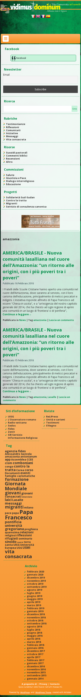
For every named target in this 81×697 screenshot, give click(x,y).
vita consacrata (18, 554)
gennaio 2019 (35, 611)
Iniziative (12, 133)
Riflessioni (12, 127)
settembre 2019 (36, 586)
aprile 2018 (33, 638)
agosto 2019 (34, 589)
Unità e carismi (55, 419)
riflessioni (24, 535)
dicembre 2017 (36, 651)
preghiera (31, 529)
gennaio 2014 (35, 678)
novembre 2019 (36, 580)
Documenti (12, 473)
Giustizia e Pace (16, 178)
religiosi (10, 535)
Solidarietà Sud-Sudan (20, 197)
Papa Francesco (19, 514)
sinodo (11, 541)
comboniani (23, 462)
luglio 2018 (33, 629)
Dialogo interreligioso (20, 181)
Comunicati (13, 130)
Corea (20, 470)
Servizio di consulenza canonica (26, 206)
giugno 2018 (34, 632)
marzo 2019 (34, 605)
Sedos (12, 425)
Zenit (11, 431)
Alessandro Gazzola (18, 454)
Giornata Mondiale (16, 485)
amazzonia (40, 320)
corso (29, 470)
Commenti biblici (16, 155)
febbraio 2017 (35, 660)
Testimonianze (15, 124)
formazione (17, 479)
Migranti (11, 203)
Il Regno (51, 425)
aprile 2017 (33, 657)
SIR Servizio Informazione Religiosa (22, 436)
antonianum (28, 456)
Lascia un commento (61, 320)
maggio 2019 (34, 599)
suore (20, 542)
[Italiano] (33, 17)
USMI (26, 547)
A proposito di (29, 684)
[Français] (43, 17)
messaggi (13, 503)
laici (8, 499)
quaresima (12, 532)
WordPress (25, 692)
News (22, 320)
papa (15, 513)
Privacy (43, 684)
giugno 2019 (34, 596)
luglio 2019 (33, 593)
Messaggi (12, 136)
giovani (13, 493)
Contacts (55, 684)
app (8, 459)
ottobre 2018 (35, 620)
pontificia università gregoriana (14, 525)
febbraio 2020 (35, 571)
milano (28, 507)
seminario (25, 538)
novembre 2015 (36, 672)
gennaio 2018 (35, 648)
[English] (38, 17)
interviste (27, 497)
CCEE (30, 459)
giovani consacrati (19, 495)
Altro (9, 161)
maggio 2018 (34, 635)
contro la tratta (17, 468)
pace (8, 513)
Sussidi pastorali (16, 152)
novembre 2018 (36, 617)
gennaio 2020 (35, 574)
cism (8, 463)
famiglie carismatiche (20, 476)
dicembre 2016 (36, 666)
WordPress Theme (43, 692)
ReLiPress (52, 416)
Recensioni (13, 158)
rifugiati (11, 538)
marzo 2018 (34, 642)
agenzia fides (15, 451)
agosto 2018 (34, 626)
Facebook (12, 49)
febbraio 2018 (35, 645)
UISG (11, 416)
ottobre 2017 (35, 654)
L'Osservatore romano (22, 419)
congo (9, 466)
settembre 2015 (36, 675)
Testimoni (52, 422)
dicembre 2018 (36, 614)
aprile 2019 (33, 602)
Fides (11, 428)
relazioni (27, 532)
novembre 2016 (36, 669)
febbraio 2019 (35, 608)
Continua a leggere (17, 314)
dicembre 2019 (36, 577)
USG (19, 548)
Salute (10, 175)
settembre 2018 (36, 623)
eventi (25, 473)
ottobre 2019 (35, 583)
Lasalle (52, 397)
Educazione (13, 184)
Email (6, 74)
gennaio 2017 (35, 663)
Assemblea (18, 459)
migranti (14, 507)
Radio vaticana (17, 422)
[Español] (48, 17)
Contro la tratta (16, 200)
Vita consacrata (16, 139)
